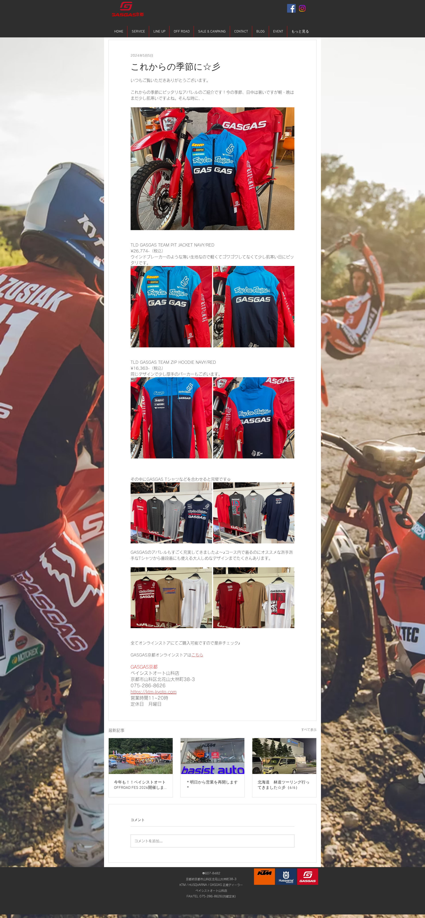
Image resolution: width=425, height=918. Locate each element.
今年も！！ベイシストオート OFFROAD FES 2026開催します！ (140, 785)
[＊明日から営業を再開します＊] (213, 756)
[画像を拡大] (171, 306)
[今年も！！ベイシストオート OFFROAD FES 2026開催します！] (141, 756)
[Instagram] (302, 8)
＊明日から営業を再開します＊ (212, 785)
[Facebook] (291, 8)
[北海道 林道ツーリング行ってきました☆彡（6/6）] (284, 756)
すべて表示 (309, 729)
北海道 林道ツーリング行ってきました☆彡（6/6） (283, 785)
